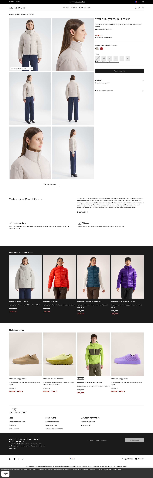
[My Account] (139, 8)
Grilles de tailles (14, 429)
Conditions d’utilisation (91, 466)
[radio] (97, 48)
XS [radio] (104, 58)
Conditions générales (81, 466)
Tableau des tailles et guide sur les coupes (107, 62)
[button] (30, 44)
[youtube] (14, 459)
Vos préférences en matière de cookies (35, 466)
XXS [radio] (98, 58)
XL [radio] (128, 58)
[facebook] (19, 459)
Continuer (5, 473)
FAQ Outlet (12, 425)
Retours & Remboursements (54, 429)
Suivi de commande (51, 425)
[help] (142, 2)
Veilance (11, 14)
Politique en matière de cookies (53, 466)
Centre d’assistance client (17, 422)
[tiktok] (23, 459)
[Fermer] (151, 469)
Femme (17, 14)
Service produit (85, 425)
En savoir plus (81, 212)
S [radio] (109, 58)
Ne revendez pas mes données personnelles (115, 466)
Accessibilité (101, 466)
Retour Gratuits (80, 2)
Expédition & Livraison (52, 422)
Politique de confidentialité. (113, 469)
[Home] (18, 8)
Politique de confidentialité (68, 466)
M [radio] (115, 58)
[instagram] (10, 459)
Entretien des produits (88, 422)
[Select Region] (136, 2)
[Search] (136, 8)
